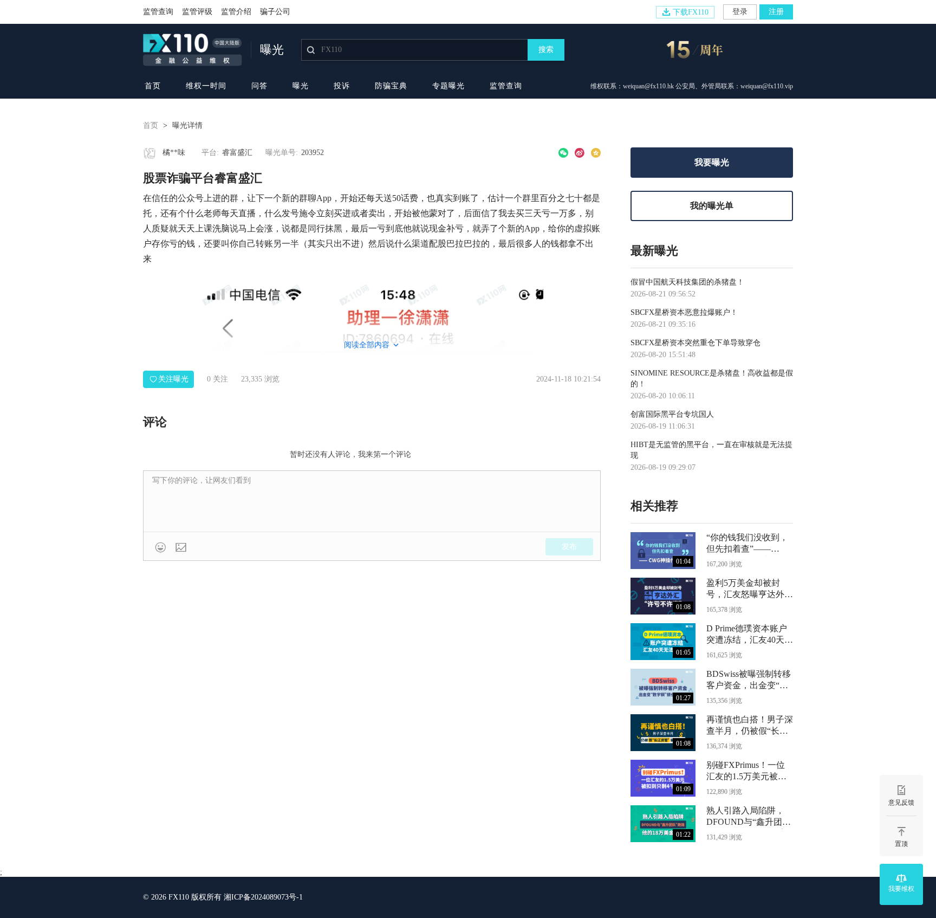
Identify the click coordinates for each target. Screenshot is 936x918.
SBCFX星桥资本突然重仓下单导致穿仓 (695, 343)
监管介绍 (236, 12)
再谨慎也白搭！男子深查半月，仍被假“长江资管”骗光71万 (749, 726)
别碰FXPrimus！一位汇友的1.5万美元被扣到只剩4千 (746, 772)
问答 (259, 86)
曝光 (300, 86)
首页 (153, 86)
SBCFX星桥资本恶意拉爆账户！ (684, 312)
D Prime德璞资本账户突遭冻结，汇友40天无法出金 (749, 635)
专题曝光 (448, 86)
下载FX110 (690, 12)
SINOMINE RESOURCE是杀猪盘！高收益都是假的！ (711, 378)
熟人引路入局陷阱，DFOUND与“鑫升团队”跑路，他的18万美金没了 (747, 817)
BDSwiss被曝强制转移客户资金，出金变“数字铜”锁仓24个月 (748, 681)
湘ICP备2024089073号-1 (263, 897)
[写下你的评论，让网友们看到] (372, 501)
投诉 (342, 86)
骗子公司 (275, 12)
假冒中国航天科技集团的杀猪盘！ (687, 282)
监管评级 (197, 12)
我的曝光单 (711, 205)
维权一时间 (206, 86)
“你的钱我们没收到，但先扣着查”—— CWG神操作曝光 (747, 544)
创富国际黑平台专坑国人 (672, 414)
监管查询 (158, 12)
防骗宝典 (391, 86)
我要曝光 (711, 162)
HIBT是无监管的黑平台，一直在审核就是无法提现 (711, 450)
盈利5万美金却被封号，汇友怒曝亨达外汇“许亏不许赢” (749, 590)
